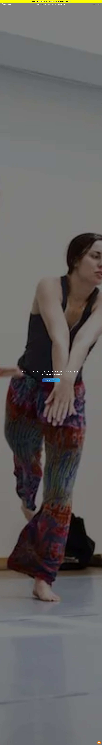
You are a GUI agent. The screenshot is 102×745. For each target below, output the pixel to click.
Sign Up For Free (51, 380)
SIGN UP (98, 4)
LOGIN (93, 4)
